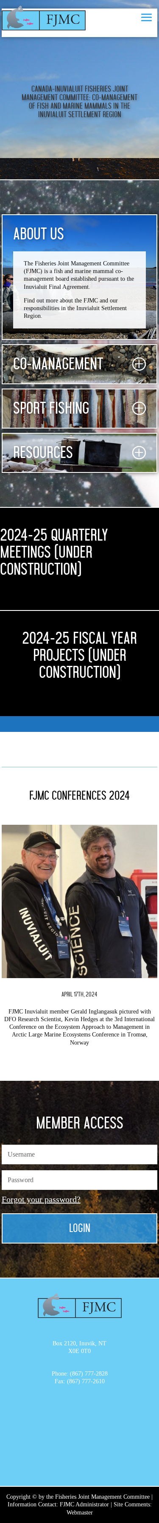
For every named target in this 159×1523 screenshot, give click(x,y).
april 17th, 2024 (79, 994)
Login (79, 1228)
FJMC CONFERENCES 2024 (79, 795)
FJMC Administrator (84, 1504)
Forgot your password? (41, 1199)
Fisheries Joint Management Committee (102, 1497)
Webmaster (80, 1512)
